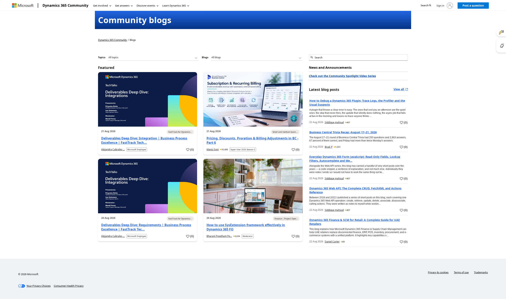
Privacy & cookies (438, 272)
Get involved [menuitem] (100, 5)
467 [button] (348, 122)
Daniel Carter (332, 241)
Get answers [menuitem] (122, 5)
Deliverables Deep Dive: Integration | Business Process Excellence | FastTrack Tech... (144, 140)
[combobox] (358, 57)
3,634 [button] (237, 236)
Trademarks (481, 272)
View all (399, 89)
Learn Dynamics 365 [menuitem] (174, 5)
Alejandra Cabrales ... (113, 149)
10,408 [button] (224, 149)
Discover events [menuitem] (146, 5)
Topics (101, 57)
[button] (425, 5)
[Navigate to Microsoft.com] (22, 5)
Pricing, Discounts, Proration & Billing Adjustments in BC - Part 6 (252, 140)
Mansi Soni (213, 149)
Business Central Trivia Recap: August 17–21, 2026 (343, 132)
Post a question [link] (473, 5)
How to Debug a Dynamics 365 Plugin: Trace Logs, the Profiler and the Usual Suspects (357, 102)
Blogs (205, 57)
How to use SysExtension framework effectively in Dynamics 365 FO (246, 227)
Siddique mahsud (334, 122)
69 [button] (343, 241)
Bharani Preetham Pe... (219, 236)
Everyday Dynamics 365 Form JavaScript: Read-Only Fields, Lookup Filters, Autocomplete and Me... (354, 159)
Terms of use (461, 272)
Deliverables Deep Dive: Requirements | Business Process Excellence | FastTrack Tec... (146, 227)
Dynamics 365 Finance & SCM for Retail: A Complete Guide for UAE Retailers (354, 222)
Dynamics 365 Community (65, 5)
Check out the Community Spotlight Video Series (342, 76)
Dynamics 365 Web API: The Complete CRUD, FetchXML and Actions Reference (355, 190)
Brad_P (328, 147)
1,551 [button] (338, 147)
